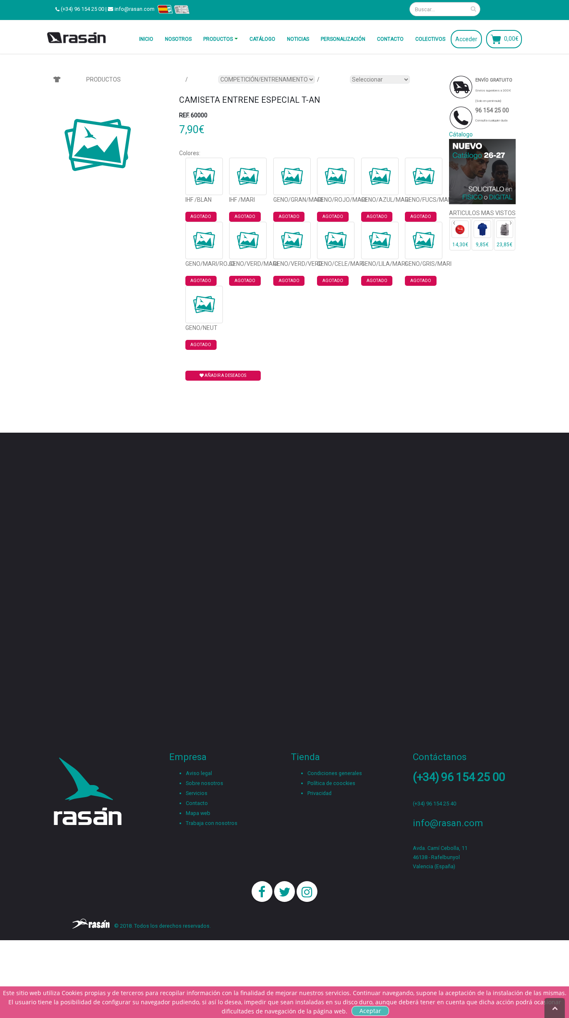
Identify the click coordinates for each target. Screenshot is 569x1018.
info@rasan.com (135, 9)
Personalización (343, 39)
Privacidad (319, 793)
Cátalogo (461, 134)
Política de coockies (331, 783)
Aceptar (370, 1011)
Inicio (146, 39)
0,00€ (511, 38)
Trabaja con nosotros (211, 823)
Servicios (196, 793)
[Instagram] (307, 891)
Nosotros (178, 39)
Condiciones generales (334, 773)
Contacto (390, 39)
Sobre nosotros (204, 783)
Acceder (466, 39)
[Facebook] (262, 891)
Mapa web (198, 813)
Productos (218, 39)
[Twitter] (284, 891)
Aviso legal (199, 773)
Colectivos (430, 39)
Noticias (298, 39)
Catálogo (262, 39)
